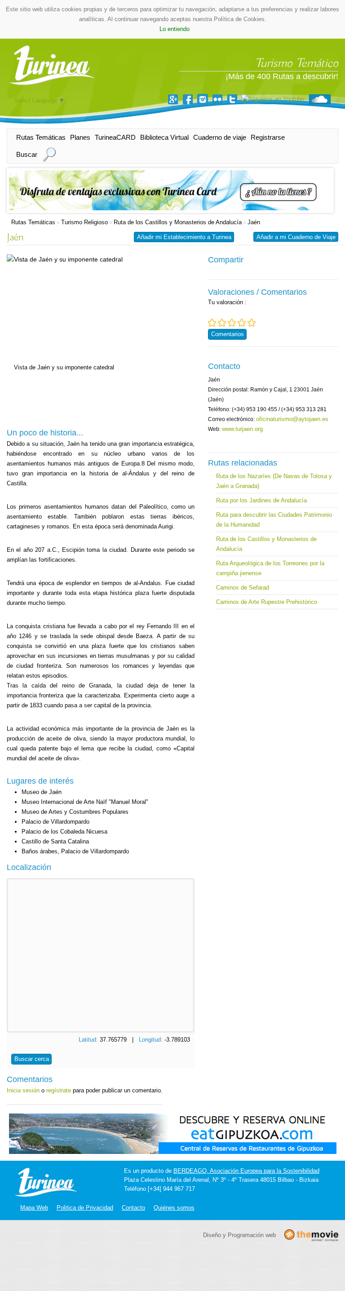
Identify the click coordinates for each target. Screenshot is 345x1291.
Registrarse (268, 137)
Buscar (26, 154)
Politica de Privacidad (85, 1207)
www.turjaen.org (242, 429)
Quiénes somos (174, 1207)
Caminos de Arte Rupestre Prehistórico (266, 602)
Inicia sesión (23, 1090)
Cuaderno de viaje (219, 137)
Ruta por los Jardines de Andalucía (261, 500)
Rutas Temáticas (41, 137)
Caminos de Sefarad (242, 587)
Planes (80, 137)
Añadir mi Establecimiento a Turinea (184, 237)
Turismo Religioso (84, 222)
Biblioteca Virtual (164, 137)
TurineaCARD (115, 137)
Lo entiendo (174, 29)
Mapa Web (34, 1207)
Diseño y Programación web (239, 1234)
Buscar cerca (31, 1059)
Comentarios (227, 334)
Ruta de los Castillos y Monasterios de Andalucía (178, 222)
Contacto (133, 1207)
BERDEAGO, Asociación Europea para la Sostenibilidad (246, 1170)
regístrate (58, 1090)
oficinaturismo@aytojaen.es (292, 419)
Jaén (254, 222)
